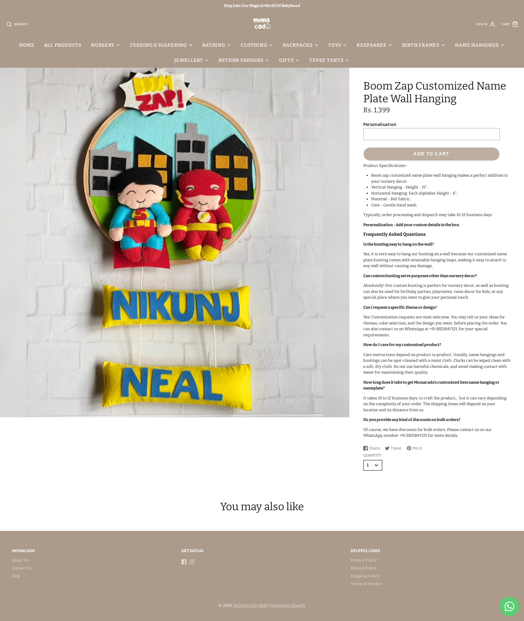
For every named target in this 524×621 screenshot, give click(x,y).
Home (26, 45)
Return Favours (241, 60)
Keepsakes (371, 45)
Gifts (286, 60)
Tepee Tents (326, 60)
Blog (16, 576)
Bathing (213, 45)
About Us (20, 560)
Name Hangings (477, 45)
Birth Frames (420, 45)
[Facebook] (184, 562)
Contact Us (22, 568)
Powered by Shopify (287, 605)
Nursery (102, 45)
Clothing (254, 45)
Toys (334, 45)
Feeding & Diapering (158, 45)
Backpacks (298, 45)
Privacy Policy (364, 560)
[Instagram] (192, 562)
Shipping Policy (365, 576)
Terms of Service (366, 584)
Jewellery (188, 60)
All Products (63, 45)
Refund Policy (363, 568)
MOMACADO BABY (251, 605)
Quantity (372, 455)
